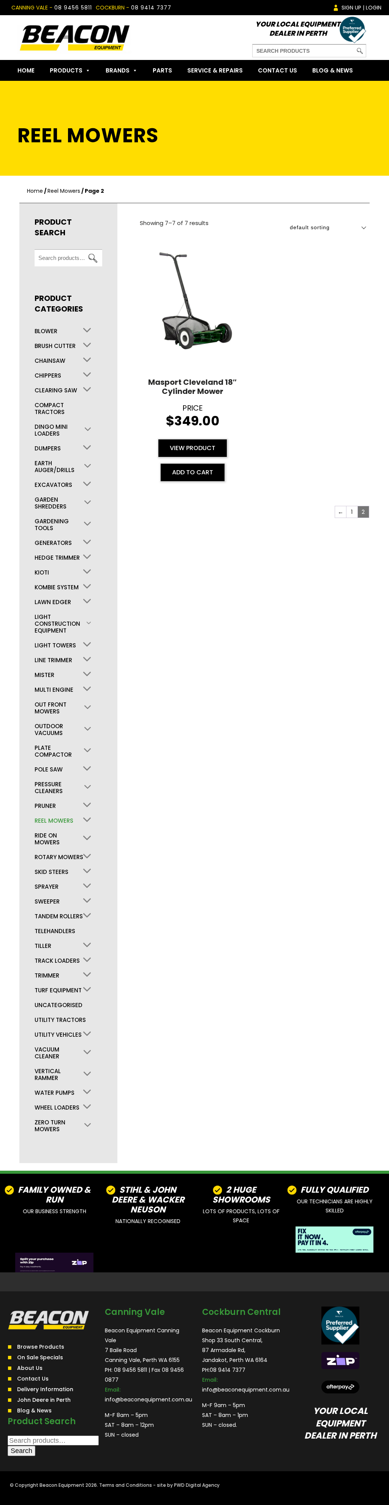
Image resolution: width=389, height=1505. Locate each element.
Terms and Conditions (125, 1485)
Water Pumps (54, 1092)
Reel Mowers (63, 191)
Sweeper (47, 901)
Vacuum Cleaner (47, 1053)
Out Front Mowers (50, 708)
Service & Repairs (215, 70)
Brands (118, 70)
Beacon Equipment (62, 1485)
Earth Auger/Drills (54, 467)
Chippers (48, 375)
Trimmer (47, 975)
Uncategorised (58, 1005)
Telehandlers (55, 931)
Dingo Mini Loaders (51, 430)
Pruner (45, 806)
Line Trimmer (53, 660)
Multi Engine (54, 689)
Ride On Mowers (47, 839)
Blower (46, 331)
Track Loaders (57, 960)
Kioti (42, 572)
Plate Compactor (53, 751)
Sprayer (47, 886)
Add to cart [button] (192, 472)
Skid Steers (51, 872)
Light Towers (55, 645)
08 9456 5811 (73, 7)
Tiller (43, 946)
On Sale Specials (40, 1357)
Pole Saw (49, 769)
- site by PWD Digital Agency (186, 1485)
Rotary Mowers (59, 857)
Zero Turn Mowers (50, 1126)
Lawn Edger (53, 602)
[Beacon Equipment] (74, 37)
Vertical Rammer (48, 1075)
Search (92, 258)
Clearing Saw (56, 390)
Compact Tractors (50, 409)
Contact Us (277, 70)
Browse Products (40, 1347)
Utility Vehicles (58, 1034)
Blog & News (332, 70)
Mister (44, 675)
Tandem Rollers (59, 916)
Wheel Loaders (57, 1107)
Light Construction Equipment (57, 624)
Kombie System (57, 587)
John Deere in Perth (44, 1400)
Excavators (53, 485)
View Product (192, 448)
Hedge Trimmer (57, 557)
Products (66, 70)
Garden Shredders (50, 503)
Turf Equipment (58, 990)
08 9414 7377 (151, 7)
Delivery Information (45, 1389)
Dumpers (48, 448)
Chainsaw (50, 360)
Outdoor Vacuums (49, 730)
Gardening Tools (52, 525)
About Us (30, 1368)
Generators (53, 543)
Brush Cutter (55, 346)
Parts (162, 70)
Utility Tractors (60, 1020)
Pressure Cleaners (49, 788)
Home (26, 70)
